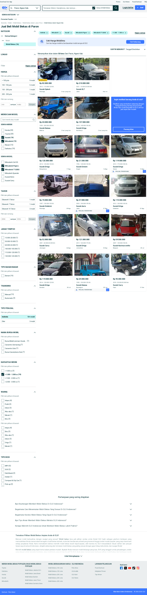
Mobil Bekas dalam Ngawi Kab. (54, 23)
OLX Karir (75, 574)
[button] (6, 2)
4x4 (15, 19)
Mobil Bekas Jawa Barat (32, 573)
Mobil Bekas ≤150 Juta (55, 571)
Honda (4, 574)
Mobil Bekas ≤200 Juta (55, 574)
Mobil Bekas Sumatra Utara (33, 583)
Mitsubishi (5, 581)
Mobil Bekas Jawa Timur (33, 580)
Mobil (10, 23)
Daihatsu (5, 571)
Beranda (4, 23)
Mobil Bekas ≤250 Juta (55, 578)
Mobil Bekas (17, 23)
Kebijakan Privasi (100, 571)
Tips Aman (98, 574)
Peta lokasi (11, 592)
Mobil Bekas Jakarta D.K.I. (33, 570)
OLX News (75, 578)
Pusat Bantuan (99, 568)
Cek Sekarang (135, 42)
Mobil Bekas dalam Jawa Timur (33, 23)
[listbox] (47, 33)
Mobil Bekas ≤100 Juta (55, 568)
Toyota (4, 568)
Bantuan (4, 592)
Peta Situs (75, 568)
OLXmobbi (75, 571)
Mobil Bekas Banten (31, 577)
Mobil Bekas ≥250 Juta (55, 581)
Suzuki (4, 578)
